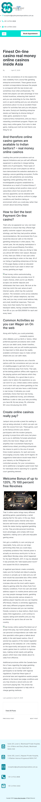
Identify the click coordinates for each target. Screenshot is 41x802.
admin (8, 706)
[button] (11, 710)
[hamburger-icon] (4, 33)
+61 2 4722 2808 (14, 777)
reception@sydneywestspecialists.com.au (18, 15)
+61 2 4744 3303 (14, 786)
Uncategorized (9, 42)
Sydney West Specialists (19, 798)
